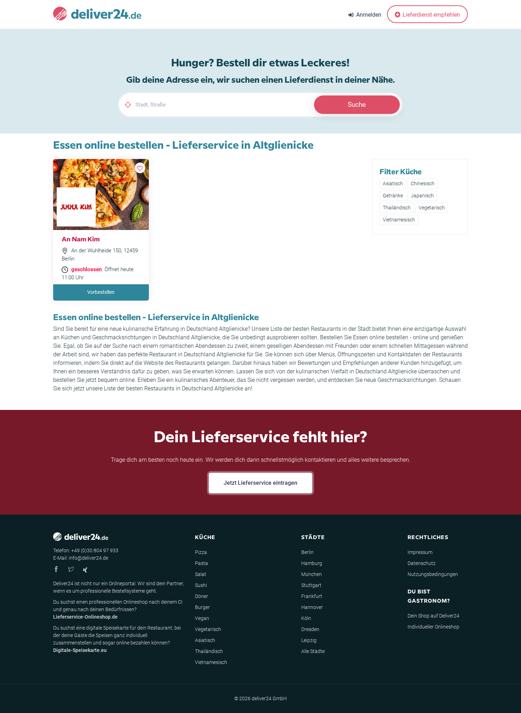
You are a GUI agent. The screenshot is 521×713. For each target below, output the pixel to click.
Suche (357, 104)
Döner (201, 596)
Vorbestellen (100, 292)
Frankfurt (311, 596)
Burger (202, 607)
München (311, 574)
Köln (306, 618)
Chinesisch (423, 183)
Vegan (202, 618)
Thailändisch (397, 207)
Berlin (307, 552)
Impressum (420, 552)
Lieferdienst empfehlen (430, 14)
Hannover (312, 607)
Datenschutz (422, 563)
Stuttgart (311, 585)
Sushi (201, 585)
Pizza (201, 552)
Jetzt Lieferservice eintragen (260, 482)
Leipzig (308, 640)
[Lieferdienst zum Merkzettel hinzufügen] (140, 168)
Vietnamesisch (399, 220)
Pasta (201, 563)
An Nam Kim (81, 238)
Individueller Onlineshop (433, 627)
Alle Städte (313, 651)
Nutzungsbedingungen (433, 574)
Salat (200, 574)
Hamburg (311, 563)
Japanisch (422, 195)
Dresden (310, 629)
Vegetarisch (432, 207)
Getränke (393, 195)
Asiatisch (393, 183)
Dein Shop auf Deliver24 (433, 616)
